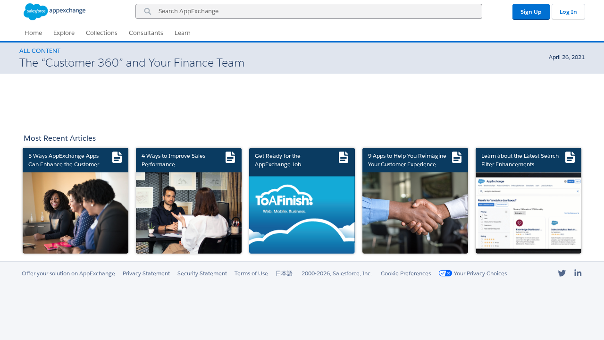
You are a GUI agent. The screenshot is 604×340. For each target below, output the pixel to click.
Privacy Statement (146, 273)
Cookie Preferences (406, 273)
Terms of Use (251, 273)
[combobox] (308, 11)
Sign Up (531, 12)
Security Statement (202, 273)
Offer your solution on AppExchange (68, 273)
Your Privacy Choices (480, 273)
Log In (568, 12)
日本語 (284, 273)
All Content (39, 51)
